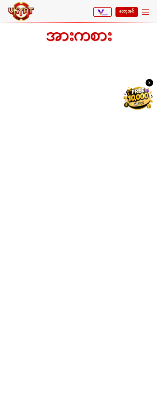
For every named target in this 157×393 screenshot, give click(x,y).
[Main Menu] (145, 12)
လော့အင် (127, 11)
